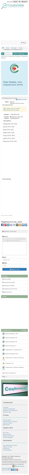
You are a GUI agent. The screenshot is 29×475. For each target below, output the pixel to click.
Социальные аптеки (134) (10, 288)
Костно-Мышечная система (10, 445)
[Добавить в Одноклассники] (20, 225)
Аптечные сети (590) (8, 285)
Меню (24, 42)
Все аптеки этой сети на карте (12, 108)
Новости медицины (8, 437)
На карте (24, 330)
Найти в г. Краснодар (19, 54)
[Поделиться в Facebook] (2, 225)
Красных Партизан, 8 (10, 373)
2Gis (11, 215)
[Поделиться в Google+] (5, 225)
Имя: (4, 257)
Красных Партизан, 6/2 (11, 337)
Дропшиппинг (6, 424)
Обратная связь (7, 412)
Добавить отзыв (22, 99)
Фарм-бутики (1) (7, 292)
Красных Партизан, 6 (10, 345)
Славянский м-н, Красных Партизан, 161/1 (13, 358)
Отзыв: (5, 236)
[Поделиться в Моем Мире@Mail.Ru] (17, 225)
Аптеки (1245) (7, 279)
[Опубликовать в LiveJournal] (14, 225)
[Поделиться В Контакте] (26, 225)
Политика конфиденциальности (10, 468)
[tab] (14, 376)
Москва (15, 1)
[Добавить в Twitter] (23, 225)
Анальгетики (6, 448)
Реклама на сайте (7, 423)
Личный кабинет (7, 420)
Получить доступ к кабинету (10, 421)
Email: (5, 263)
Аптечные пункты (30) (9, 282)
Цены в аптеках (7, 434)
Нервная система (7, 447)
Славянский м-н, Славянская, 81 (13, 349)
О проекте (5, 407)
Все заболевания (7, 450)
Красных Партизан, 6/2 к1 (11, 353)
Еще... (4, 376)
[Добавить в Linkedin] (8, 225)
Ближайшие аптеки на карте (11, 110)
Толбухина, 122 (9, 363)
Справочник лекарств (8, 435)
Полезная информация (9, 409)
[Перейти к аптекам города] (19, 2)
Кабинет (25, 1)
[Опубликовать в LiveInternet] (11, 225)
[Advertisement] (14, 25)
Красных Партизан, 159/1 (11, 333)
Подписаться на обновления (10, 410)
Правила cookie (6, 470)
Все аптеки (6, 432)
